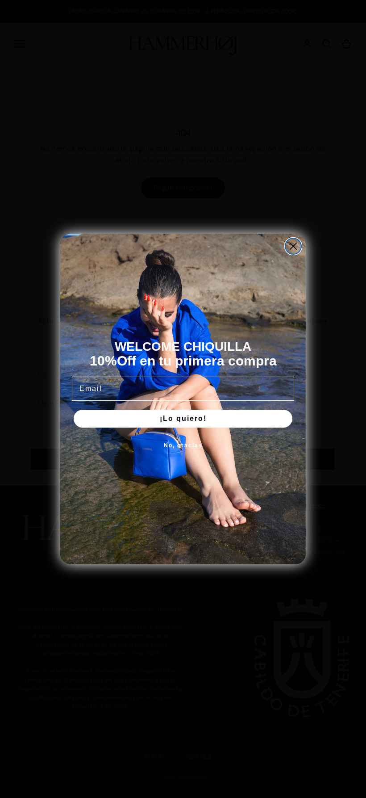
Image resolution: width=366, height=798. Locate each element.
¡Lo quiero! (183, 418)
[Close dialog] (293, 246)
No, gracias (183, 445)
